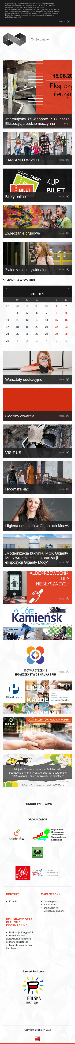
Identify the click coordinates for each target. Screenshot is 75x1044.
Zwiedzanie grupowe (54, 911)
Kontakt (13, 901)
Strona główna (51, 901)
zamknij (62, 22)
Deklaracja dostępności (21, 932)
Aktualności (50, 904)
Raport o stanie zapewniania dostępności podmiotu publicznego (18, 938)
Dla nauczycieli (51, 907)
